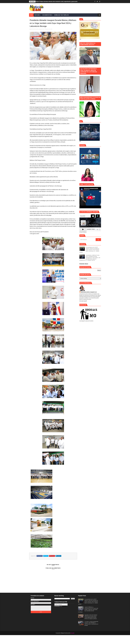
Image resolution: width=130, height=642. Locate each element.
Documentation (47, 15)
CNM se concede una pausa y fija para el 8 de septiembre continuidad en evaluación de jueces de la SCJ (62, 1)
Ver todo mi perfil (83, 301)
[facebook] (95, 1)
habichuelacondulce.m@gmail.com (89, 292)
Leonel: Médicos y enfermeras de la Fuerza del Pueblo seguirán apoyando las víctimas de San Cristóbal (88, 610)
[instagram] (100, 1)
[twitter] (97, 1)
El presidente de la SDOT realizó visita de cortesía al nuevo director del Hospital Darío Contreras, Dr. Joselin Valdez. (89, 250)
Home (31, 15)
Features (37, 15)
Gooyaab (72, 633)
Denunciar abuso (83, 263)
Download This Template (61, 15)
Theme (62, 633)
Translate (64, 606)
